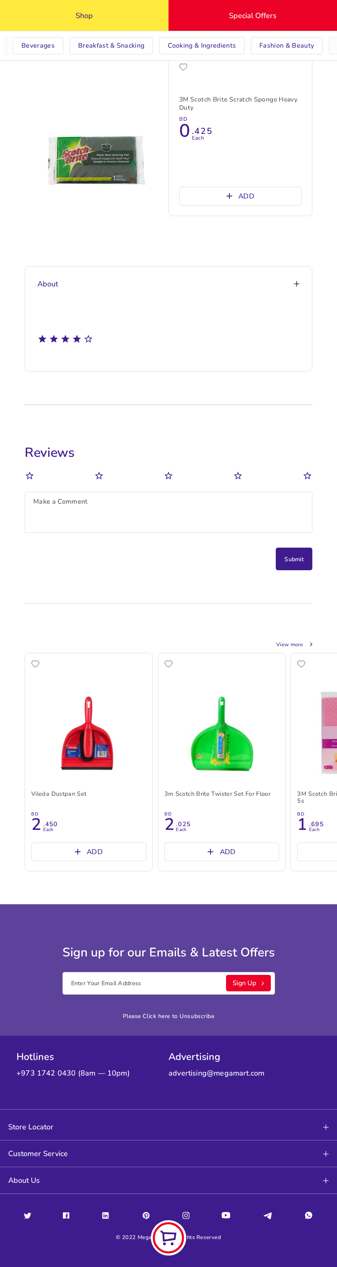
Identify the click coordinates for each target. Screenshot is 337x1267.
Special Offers (253, 16)
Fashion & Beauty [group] (286, 45)
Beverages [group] (38, 45)
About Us (24, 1180)
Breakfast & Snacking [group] (111, 45)
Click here (156, 1016)
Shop (84, 16)
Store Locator (30, 1127)
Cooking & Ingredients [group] (202, 45)
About (47, 284)
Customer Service (38, 1154)
